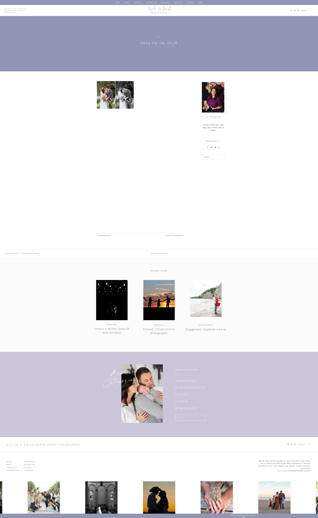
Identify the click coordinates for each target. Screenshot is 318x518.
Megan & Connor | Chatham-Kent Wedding (22, 253)
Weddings (112, 324)
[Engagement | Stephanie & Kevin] (205, 300)
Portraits (159, 325)
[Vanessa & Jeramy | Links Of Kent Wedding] (112, 300)
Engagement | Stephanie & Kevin (206, 329)
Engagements (206, 325)
